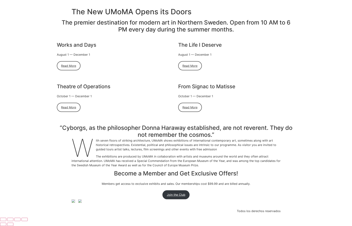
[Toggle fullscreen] (10, 219)
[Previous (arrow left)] (3, 224)
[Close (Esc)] (24, 219)
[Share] (17, 219)
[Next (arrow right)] (10, 224)
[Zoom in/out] (3, 219)
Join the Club (176, 195)
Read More (68, 66)
